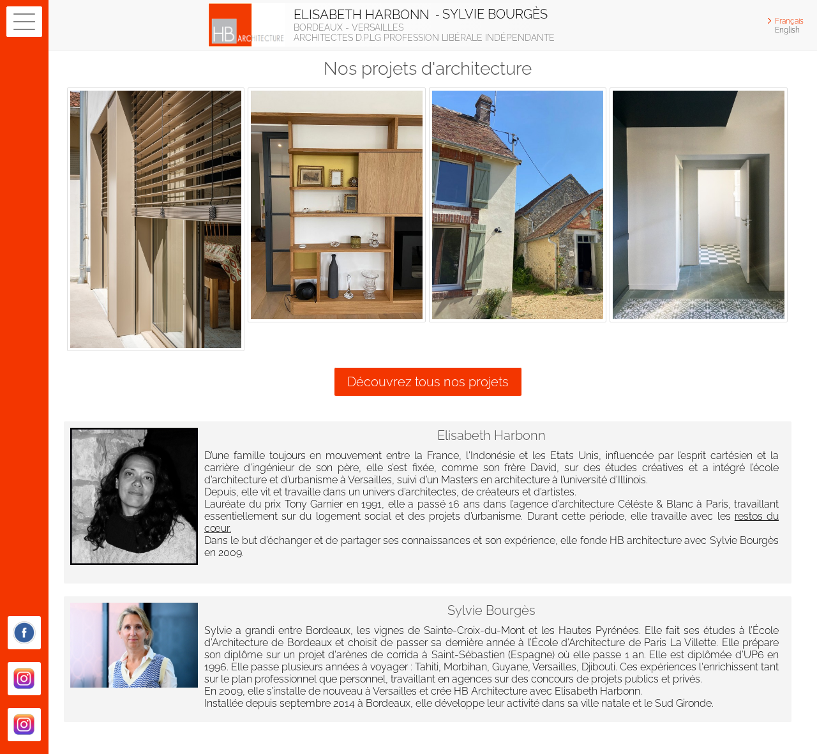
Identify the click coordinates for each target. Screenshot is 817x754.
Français (789, 21)
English (787, 30)
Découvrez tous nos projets (428, 381)
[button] (24, 21)
